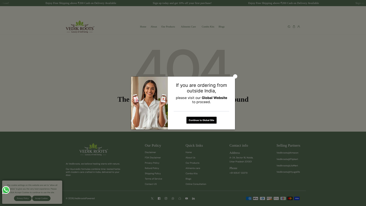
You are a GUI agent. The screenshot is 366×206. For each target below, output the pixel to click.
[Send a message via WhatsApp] (5, 190)
